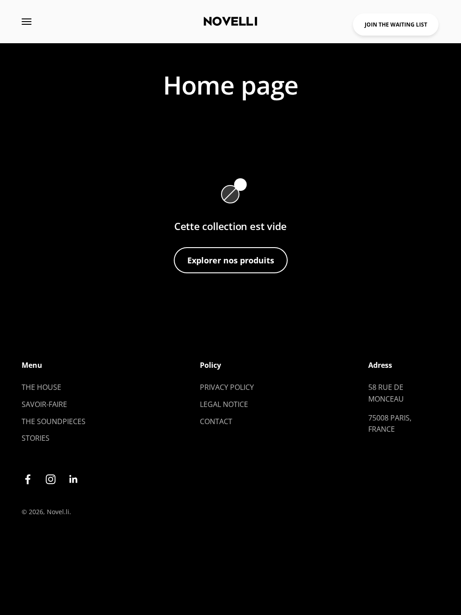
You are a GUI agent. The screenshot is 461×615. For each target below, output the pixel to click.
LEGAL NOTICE (224, 404)
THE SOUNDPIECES (54, 421)
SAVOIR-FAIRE (44, 404)
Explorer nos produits (230, 260)
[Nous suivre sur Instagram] (51, 479)
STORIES (36, 438)
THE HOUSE (41, 387)
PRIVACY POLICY (227, 387)
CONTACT (216, 421)
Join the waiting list (396, 24)
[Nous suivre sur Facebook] (28, 479)
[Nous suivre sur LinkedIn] (74, 479)
